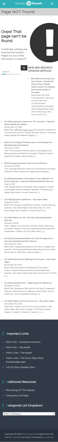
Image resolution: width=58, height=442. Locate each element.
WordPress (49, 437)
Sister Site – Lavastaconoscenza (23, 342)
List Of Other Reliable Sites (20, 367)
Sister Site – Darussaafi (18, 347)
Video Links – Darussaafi (19, 352)
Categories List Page (17, 395)
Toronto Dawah (29, 434)
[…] (45, 114)
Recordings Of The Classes (20, 390)
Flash (14, 437)
